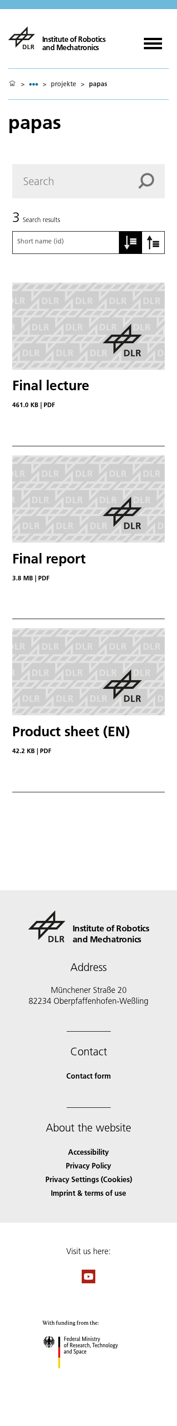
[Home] (12, 83)
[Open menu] (153, 40)
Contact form (88, 1075)
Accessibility (88, 1152)
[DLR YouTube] (88, 1280)
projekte (63, 84)
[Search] (151, 181)
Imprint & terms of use (88, 1193)
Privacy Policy (88, 1165)
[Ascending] (130, 242)
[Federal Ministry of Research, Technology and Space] (88, 1377)
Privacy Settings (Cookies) (88, 1179)
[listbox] (33, 84)
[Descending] (153, 242)
